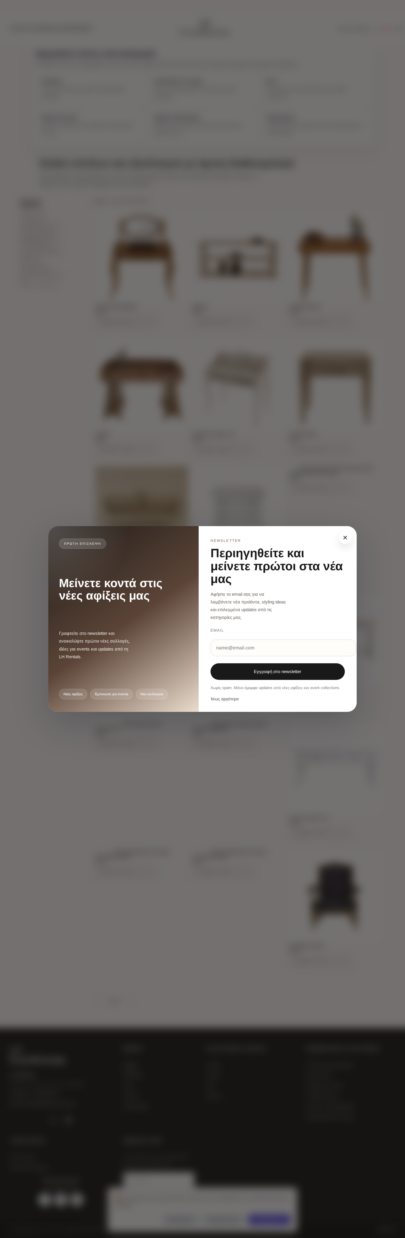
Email (217, 630)
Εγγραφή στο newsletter (277, 671)
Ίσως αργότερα (225, 698)
